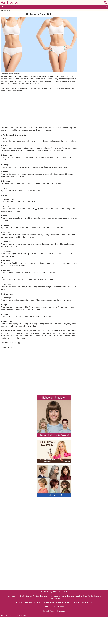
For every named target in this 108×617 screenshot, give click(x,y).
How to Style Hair (56, 602)
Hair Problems (30, 602)
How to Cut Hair (43, 602)
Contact (46, 611)
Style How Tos (7, 10)
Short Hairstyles (26, 596)
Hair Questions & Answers (57, 592)
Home (2, 10)
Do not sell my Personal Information (14, 615)
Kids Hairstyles (81, 596)
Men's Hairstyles (68, 596)
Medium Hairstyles (40, 596)
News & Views (49, 607)
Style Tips (80, 602)
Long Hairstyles (54, 596)
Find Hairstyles (54, 598)
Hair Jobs (88, 602)
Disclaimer (61, 611)
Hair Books (60, 607)
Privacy (53, 611)
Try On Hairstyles (94, 596)
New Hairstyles (12, 596)
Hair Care (19, 602)
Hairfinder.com (10, 2)
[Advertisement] (39, 109)
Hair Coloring (70, 602)
